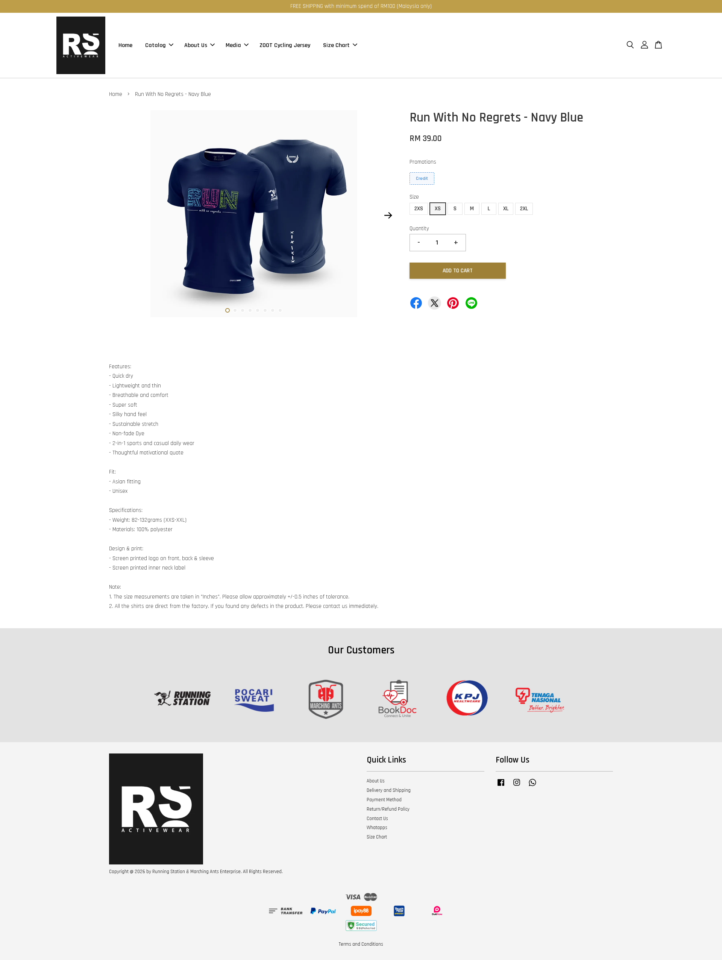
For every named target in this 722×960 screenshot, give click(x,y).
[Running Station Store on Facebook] (501, 786)
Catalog (155, 45)
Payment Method (384, 800)
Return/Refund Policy (388, 809)
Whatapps (377, 828)
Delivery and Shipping (389, 790)
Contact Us (377, 819)
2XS (418, 208)
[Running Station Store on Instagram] (516, 786)
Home (125, 45)
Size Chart (336, 45)
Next (388, 215)
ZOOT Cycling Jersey (284, 45)
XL (505, 208)
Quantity (419, 228)
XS (438, 208)
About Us (195, 45)
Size (414, 197)
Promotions (423, 162)
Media (233, 45)
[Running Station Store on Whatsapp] (532, 786)
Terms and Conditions (361, 944)
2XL (524, 208)
